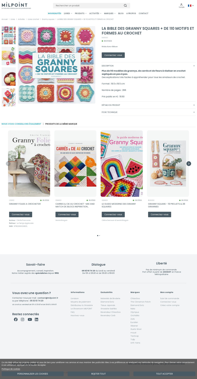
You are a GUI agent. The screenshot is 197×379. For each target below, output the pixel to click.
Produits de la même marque (61, 124)
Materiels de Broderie (110, 298)
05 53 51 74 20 (36, 300)
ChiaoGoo (135, 298)
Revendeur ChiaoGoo (111, 312)
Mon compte (166, 292)
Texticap (135, 336)
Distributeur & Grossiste (82, 305)
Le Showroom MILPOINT (81, 308)
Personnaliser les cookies (32, 373)
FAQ (73, 312)
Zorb (133, 319)
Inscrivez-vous (77, 315)
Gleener (134, 325)
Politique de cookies (11, 368)
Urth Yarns (135, 342)
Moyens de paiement (81, 301)
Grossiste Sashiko (109, 308)
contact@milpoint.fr (48, 298)
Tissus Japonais (108, 305)
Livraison (75, 298)
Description (148, 65)
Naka (133, 308)
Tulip (133, 339)
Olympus (135, 312)
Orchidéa (135, 315)
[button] (181, 6)
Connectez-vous (168, 301)
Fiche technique (148, 112)
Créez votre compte (169, 305)
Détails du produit (148, 105)
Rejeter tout (98, 373)
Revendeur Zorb (108, 315)
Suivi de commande (169, 298)
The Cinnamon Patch (141, 301)
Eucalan (134, 322)
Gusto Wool (136, 329)
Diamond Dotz (107, 301)
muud (133, 332)
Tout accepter (164, 373)
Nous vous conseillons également (21, 124)
